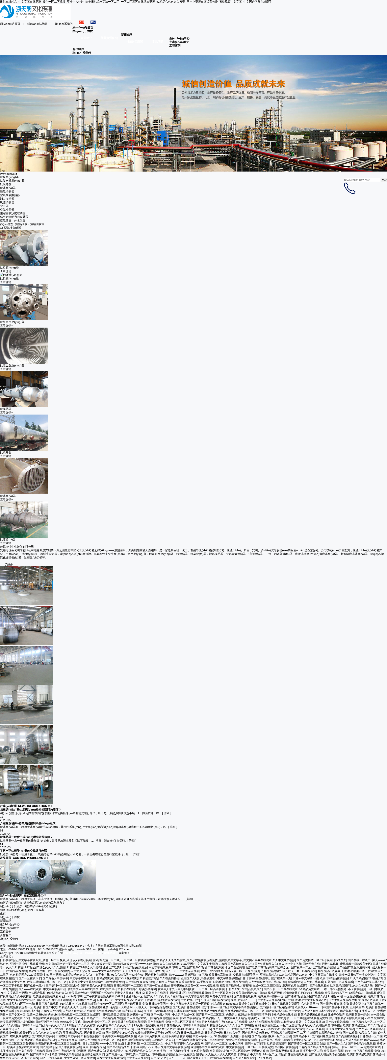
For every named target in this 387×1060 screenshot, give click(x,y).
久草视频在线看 (86, 1003)
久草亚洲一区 (221, 1029)
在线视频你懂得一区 (270, 996)
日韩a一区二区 (349, 1047)
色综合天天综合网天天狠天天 (128, 1007)
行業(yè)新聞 (134, 41)
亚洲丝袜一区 (367, 1010)
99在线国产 (221, 1036)
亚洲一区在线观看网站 (190, 1054)
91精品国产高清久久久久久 (236, 963)
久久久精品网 (194, 1043)
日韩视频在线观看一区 (185, 985)
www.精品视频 (209, 985)
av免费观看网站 (370, 1047)
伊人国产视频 (37, 992)
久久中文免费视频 (284, 960)
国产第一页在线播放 (156, 985)
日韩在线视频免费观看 (286, 1003)
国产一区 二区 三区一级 (29, 1029)
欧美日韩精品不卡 (336, 992)
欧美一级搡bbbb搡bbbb (42, 1014)
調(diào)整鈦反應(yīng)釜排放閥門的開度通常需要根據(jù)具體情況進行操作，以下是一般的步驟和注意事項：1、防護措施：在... (81, 813)
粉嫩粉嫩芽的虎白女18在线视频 (303, 992)
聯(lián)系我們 (64, 23)
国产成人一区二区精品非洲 (299, 971)
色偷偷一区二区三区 (110, 1003)
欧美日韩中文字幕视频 (66, 1054)
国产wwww (371, 1039)
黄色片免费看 (199, 1050)
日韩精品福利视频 (159, 1018)
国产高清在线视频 (347, 1036)
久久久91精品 (14, 967)
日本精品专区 (232, 1032)
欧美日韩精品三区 (354, 1025)
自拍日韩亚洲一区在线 (60, 1029)
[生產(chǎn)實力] (193, 586)
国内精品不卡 (301, 1036)
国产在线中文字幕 (42, 1036)
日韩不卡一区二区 (32, 1025)
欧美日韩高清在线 (220, 974)
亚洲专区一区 (134, 996)
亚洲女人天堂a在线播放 (129, 992)
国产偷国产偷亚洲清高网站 (353, 967)
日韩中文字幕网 (255, 1043)
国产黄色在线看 (166, 1029)
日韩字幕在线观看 (47, 1003)
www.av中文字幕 (70, 1021)
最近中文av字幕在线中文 (83, 989)
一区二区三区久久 (152, 1043)
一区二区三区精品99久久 (296, 1025)
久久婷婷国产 (309, 1003)
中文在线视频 (234, 1047)
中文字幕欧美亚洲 (54, 989)
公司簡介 (86, 37)
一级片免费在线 (144, 1029)
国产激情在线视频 (323, 967)
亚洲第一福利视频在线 (158, 1010)
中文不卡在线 (101, 974)
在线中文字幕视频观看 (111, 1058)
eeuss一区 (310, 1039)
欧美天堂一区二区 (109, 1039)
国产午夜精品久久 (266, 963)
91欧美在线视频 (368, 1000)
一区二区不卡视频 (11, 985)
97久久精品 (264, 1058)
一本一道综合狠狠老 (333, 989)
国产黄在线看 (24, 1050)
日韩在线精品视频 (270, 992)
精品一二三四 (81, 963)
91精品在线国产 (128, 989)
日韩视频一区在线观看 (339, 981)
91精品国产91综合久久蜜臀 (84, 967)
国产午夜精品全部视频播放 (346, 1018)
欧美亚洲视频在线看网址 (48, 996)
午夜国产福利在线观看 (215, 1000)
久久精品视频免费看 (210, 1010)
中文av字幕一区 (203, 1036)
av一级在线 (377, 1014)
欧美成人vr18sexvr (307, 1007)
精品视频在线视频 (329, 971)
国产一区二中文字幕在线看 (182, 971)
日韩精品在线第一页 (125, 963)
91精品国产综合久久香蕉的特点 (159, 978)
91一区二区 (270, 1054)
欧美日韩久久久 (336, 960)
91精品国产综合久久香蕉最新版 (176, 981)
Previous (5, 173)
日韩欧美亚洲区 (292, 1039)
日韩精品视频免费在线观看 (162, 1000)
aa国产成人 (356, 992)
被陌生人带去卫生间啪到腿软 (176, 989)
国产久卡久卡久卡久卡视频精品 (164, 996)
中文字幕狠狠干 (175, 1043)
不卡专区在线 (29, 1058)
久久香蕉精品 (23, 996)
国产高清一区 (114, 1054)
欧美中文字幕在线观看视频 (362, 1050)
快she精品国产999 (109, 1010)
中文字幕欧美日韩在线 (369, 981)
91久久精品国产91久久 (293, 974)
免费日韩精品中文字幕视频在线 (307, 1000)
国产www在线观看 (30, 989)
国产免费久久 (96, 1050)
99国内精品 (172, 1032)
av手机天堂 (204, 981)
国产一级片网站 (161, 1014)
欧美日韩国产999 (247, 992)
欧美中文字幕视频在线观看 (119, 1036)
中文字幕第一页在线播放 (79, 1058)
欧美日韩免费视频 (149, 1036)
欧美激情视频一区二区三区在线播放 (58, 1043)
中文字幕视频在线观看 (129, 1000)
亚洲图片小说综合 (101, 992)
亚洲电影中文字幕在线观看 (208, 1047)
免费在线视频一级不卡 (149, 1032)
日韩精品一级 (213, 1032)
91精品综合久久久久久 (76, 974)
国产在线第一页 (281, 978)
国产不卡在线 (311, 963)
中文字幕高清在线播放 (323, 974)
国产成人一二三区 (216, 1043)
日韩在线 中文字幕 (67, 1036)
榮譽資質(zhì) (109, 37)
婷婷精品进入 (115, 1050)
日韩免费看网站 (114, 981)
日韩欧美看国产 (159, 1003)
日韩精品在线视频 (162, 1054)
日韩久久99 (233, 989)
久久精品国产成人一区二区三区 (244, 1010)
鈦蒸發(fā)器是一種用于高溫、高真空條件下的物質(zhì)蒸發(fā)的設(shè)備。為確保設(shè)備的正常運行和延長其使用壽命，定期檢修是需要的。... (93, 899)
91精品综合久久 (57, 992)
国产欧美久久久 (67, 1039)
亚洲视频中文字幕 (138, 1014)
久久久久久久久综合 (135, 971)
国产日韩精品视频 (249, 1025)
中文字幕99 (126, 1029)
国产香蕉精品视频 (159, 1021)
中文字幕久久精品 (235, 1018)
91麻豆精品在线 (137, 1018)
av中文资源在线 (375, 1018)
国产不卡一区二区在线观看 (281, 989)
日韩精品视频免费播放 (312, 1014)
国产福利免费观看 (322, 1036)
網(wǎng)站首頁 (10, 23)
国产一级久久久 (336, 1043)
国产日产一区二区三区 (210, 1014)
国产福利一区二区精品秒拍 (62, 985)
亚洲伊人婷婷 (259, 1050)
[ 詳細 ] (166, 813)
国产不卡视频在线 (126, 978)
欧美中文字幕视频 (221, 996)
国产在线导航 (281, 1018)
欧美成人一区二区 (259, 1018)
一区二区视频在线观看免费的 (309, 1018)
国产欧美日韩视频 (337, 1021)
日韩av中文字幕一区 (305, 978)
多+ (50, 806)
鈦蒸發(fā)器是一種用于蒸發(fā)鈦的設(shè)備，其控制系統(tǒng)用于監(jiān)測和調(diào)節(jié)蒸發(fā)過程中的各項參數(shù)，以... (84, 826)
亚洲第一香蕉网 (240, 1036)
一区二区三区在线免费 (259, 1047)
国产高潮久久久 (197, 1058)
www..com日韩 (148, 963)
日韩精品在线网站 (15, 971)
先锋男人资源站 (236, 1014)
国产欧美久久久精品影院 (96, 985)
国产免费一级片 (34, 985)
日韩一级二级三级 (192, 1032)
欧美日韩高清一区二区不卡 (194, 1029)
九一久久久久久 (55, 1025)
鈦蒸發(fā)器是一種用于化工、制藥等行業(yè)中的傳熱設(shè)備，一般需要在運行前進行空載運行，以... (65, 854)
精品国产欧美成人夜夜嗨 (235, 985)
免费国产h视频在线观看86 (242, 1039)
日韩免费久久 (172, 1025)
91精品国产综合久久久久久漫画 (45, 967)
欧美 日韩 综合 (219, 1050)
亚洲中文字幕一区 (87, 1029)
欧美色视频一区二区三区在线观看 (79, 1014)
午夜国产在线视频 (286, 1047)
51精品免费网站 (309, 989)
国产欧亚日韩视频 (136, 1003)
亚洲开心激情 (336, 1014)
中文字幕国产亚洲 (15, 992)
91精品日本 (67, 1003)
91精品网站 (335, 996)
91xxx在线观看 (315, 1029)
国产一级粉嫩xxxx (71, 1018)
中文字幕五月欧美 (196, 996)
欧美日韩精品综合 (94, 1047)
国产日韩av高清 (94, 1032)
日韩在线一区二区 (371, 1036)
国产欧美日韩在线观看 (187, 1007)
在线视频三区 (270, 1025)
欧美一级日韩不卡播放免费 (356, 974)
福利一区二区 (105, 1000)
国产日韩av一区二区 (215, 1007)
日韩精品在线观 (104, 978)
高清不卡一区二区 (311, 1050)
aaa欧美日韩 (74, 996)
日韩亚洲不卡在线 (46, 1021)
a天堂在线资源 (270, 1029)
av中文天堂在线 (81, 971)
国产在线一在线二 (359, 960)
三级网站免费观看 (11, 1018)
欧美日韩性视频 (334, 1050)
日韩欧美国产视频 (185, 1010)
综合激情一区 (108, 1029)
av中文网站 (236, 1043)
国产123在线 (159, 1058)
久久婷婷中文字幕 (290, 963)
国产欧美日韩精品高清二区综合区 (267, 967)
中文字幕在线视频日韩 (163, 967)
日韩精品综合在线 (159, 1007)
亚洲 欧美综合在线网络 (176, 1036)
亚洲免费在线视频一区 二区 (288, 1032)
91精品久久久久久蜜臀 (81, 1025)
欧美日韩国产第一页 (58, 963)
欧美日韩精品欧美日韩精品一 (365, 1054)
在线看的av (295, 981)
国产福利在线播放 (156, 974)
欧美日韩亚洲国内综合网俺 (17, 1021)
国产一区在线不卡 (30, 978)
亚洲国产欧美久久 (315, 996)
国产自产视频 (87, 1039)
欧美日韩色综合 (79, 992)
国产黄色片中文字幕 (55, 978)
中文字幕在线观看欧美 (272, 1000)
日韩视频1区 (373, 992)
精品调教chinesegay (224, 1003)
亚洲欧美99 (357, 1007)
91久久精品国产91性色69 (127, 974)
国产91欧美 (350, 1032)
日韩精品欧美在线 (353, 971)
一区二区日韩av (240, 1050)
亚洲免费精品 (268, 974)
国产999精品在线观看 (361, 1043)
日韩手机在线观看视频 (343, 1000)
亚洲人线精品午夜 (213, 1021)
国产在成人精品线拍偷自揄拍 (327, 1054)
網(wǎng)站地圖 (37, 23)
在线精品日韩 (42, 1050)
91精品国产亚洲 (51, 1010)
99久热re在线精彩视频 (148, 1025)
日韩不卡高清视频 (193, 1025)
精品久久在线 (367, 1032)
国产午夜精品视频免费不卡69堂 (103, 996)
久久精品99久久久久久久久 (114, 1025)
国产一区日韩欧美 (223, 992)
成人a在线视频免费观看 (264, 1021)
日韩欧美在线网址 (258, 978)
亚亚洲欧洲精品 (73, 1032)
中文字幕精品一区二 (362, 1021)
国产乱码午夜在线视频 (140, 981)
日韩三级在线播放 (57, 971)
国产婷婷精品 (293, 996)
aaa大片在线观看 (237, 1021)
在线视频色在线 (20, 1036)
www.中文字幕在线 (111, 1043)
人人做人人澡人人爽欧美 (220, 1054)
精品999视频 (37, 971)
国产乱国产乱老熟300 (255, 1032)
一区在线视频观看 (355, 996)
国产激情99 (156, 971)
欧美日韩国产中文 (45, 1007)
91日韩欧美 (132, 1043)
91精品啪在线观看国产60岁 (38, 1039)
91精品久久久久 (68, 1007)
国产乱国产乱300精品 (192, 967)
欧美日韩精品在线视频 (334, 978)
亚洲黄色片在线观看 (295, 985)
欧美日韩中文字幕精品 (187, 1018)
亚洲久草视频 (329, 963)
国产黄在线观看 (313, 981)
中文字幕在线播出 (81, 978)
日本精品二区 (92, 1018)
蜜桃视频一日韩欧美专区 (355, 963)
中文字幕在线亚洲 (138, 1058)
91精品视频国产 (91, 1036)
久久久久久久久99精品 (47, 1032)
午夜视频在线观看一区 (18, 1007)
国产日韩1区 (178, 992)
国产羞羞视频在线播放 (284, 1050)
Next (14, 173)
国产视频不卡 (348, 1010)
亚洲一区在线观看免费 (94, 1007)
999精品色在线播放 (284, 1014)
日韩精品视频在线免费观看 (230, 981)
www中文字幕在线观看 (106, 971)
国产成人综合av (132, 1010)
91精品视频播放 (271, 971)
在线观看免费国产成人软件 (324, 1032)
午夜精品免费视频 (113, 1018)
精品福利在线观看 (292, 1029)
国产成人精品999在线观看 (79, 1010)
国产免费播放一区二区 (311, 960)
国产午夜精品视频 (51, 1058)
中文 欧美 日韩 (190, 1000)
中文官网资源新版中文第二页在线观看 (200, 1039)
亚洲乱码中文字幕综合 (245, 1029)
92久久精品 (374, 1025)
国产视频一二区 (301, 967)
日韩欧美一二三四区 (137, 1054)
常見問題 (157, 41)
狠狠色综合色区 (10, 1058)
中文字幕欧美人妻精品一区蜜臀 (190, 1003)
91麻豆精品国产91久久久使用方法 (351, 985)
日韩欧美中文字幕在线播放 (86, 981)
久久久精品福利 (169, 963)
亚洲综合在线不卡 (93, 1054)
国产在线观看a (318, 985)
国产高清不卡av (40, 1054)
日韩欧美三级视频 (113, 1014)
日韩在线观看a (217, 967)
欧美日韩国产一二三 (243, 1000)
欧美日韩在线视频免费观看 (129, 1021)
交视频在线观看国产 (245, 974)
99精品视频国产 (252, 989)
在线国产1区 (108, 989)
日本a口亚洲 (90, 1043)
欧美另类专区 (147, 989)
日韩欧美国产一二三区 (128, 985)
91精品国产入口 (212, 1018)
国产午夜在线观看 (69, 1047)
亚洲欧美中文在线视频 (340, 1029)
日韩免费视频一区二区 (96, 1021)
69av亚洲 (187, 963)
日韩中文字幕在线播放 (310, 1021)
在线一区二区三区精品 (267, 985)
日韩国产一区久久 (163, 1039)
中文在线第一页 (101, 963)
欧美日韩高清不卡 (28, 1010)
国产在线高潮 (236, 967)
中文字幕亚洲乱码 (206, 963)
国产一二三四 (177, 1058)
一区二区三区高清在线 (210, 989)
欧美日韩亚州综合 (357, 1014)
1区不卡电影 (26, 1003)
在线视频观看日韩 (198, 992)
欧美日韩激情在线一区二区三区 (47, 981)
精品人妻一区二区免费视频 (242, 971)
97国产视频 (53, 974)
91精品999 (287, 1021)
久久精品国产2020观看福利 (27, 974)
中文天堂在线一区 (183, 1014)
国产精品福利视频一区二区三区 (271, 1036)
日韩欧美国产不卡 (142, 1047)
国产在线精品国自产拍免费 (283, 1010)
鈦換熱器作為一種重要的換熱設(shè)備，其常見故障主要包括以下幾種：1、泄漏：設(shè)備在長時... (63, 840)
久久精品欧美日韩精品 (327, 1025)
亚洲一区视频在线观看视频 (27, 963)
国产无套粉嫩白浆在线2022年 (267, 981)
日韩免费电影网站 (329, 1039)
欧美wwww (176, 974)
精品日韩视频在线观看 (136, 1039)
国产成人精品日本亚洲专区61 (320, 1010)
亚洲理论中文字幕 (196, 974)
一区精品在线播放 (136, 967)
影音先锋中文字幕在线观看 (172, 1047)
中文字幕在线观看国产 (21, 1000)
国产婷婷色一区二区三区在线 (306, 1043)
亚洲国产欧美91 (113, 967)
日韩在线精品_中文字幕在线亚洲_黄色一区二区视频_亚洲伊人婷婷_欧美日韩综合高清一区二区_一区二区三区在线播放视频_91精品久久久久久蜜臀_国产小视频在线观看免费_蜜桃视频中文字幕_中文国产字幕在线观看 (136, 1)
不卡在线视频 (356, 989)
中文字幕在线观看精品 (370, 1029)
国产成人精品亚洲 (244, 1058)
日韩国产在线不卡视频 (334, 1007)
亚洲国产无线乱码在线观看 (198, 978)
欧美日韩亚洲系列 (212, 971)
